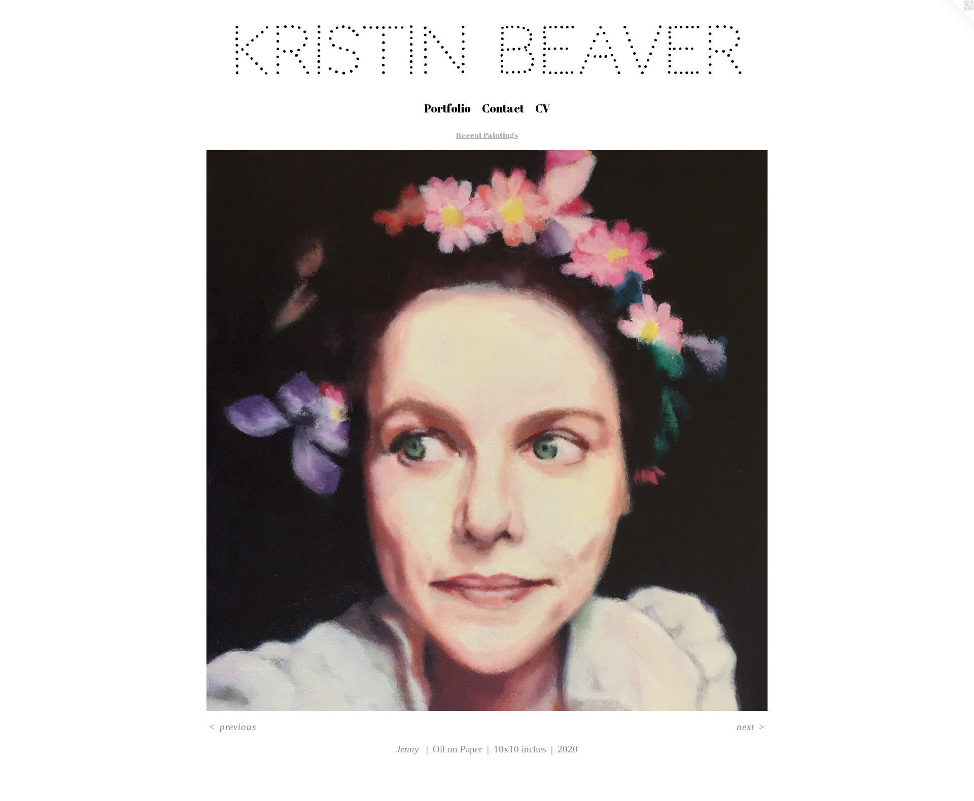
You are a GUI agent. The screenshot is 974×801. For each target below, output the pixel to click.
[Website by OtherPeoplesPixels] (953, 20)
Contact (503, 108)
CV (542, 108)
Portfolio (447, 108)
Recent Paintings (487, 135)
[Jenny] (487, 430)
